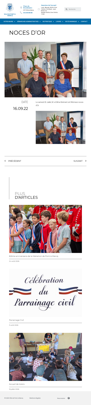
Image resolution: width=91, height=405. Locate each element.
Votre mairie (8, 21)
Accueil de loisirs (16, 384)
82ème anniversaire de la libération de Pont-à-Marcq (33, 256)
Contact (84, 21)
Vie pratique (47, 21)
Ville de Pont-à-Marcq (10, 14)
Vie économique (71, 21)
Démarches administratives (28, 21)
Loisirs (58, 21)
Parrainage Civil (16, 320)
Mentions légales (35, 398)
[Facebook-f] (69, 398)
